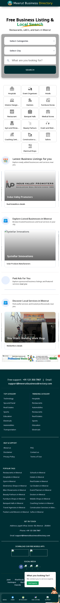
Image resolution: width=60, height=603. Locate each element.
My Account (23, 600)
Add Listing (36, 600)
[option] (30, 190)
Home (13, 600)
